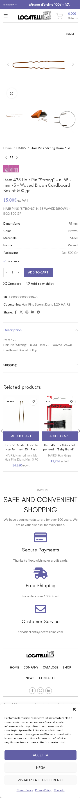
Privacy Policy (43, 790)
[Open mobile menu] (5, 15)
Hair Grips (64, 455)
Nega (40, 767)
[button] (74, 709)
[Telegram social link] (38, 312)
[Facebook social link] (15, 312)
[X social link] (21, 312)
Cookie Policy (25, 790)
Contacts (59, 790)
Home (7, 148)
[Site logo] (35, 15)
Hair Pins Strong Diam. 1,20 (51, 148)
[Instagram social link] (40, 690)
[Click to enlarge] (12, 93)
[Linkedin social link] (32, 312)
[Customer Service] (40, 609)
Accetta (40, 755)
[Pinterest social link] (27, 312)
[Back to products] (11, 157)
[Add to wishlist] (33, 401)
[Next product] (17, 157)
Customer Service (41, 621)
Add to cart (38, 272)
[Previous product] (6, 157)
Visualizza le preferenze (41, 780)
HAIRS (21, 148)
